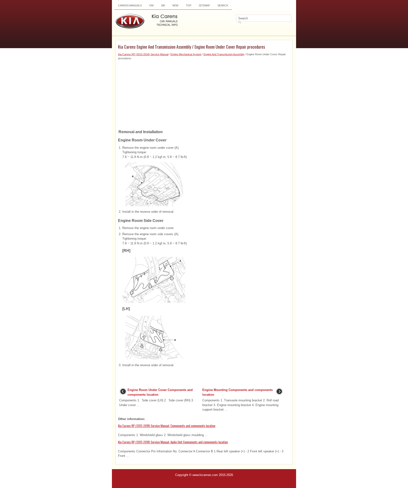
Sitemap (204, 5)
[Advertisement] (204, 93)
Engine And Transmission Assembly (224, 54)
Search (222, 5)
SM (163, 5)
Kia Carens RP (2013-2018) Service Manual (143, 54)
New (175, 5)
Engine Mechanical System (185, 54)
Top (188, 5)
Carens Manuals (130, 5)
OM (151, 5)
